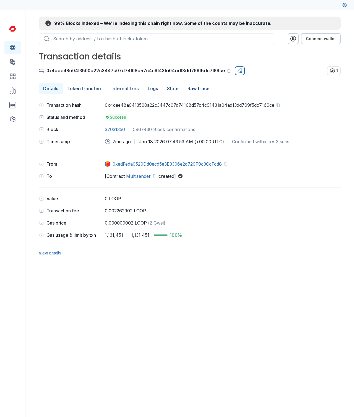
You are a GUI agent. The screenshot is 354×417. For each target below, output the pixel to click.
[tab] (51, 88)
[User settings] (344, 5)
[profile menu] (293, 38)
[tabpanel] (190, 178)
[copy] (230, 71)
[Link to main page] (13, 29)
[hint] (41, 105)
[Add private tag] (240, 70)
